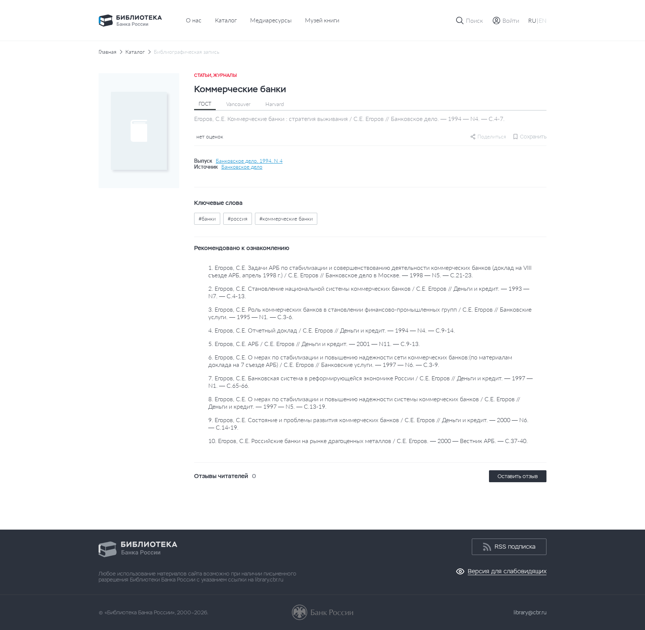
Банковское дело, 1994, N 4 (249, 161)
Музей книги (322, 20)
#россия (237, 218)
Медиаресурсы (271, 20)
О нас (194, 20)
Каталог (226, 20)
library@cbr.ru (530, 612)
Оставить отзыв (518, 476)
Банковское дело (241, 167)
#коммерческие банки (286, 218)
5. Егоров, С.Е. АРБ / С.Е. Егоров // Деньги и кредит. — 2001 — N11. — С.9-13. (314, 343)
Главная (107, 52)
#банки (207, 218)
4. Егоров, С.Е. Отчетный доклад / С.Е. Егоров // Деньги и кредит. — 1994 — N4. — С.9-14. (331, 330)
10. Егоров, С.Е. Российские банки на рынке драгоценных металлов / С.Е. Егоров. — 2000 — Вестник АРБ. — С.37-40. (368, 440)
